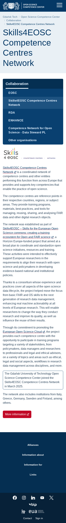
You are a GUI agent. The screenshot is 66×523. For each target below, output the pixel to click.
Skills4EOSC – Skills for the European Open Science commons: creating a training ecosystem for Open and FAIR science (30, 233)
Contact (27, 518)
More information (15, 414)
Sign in (39, 518)
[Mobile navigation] (59, 5)
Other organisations (22, 140)
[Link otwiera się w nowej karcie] (15, 498)
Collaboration (13, 20)
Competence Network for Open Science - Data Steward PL (30, 130)
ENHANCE (16, 120)
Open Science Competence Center (40, 17)
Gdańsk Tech (10, 17)
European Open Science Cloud (22, 331)
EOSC (12, 92)
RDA (11, 112)
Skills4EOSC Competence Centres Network (32, 102)
